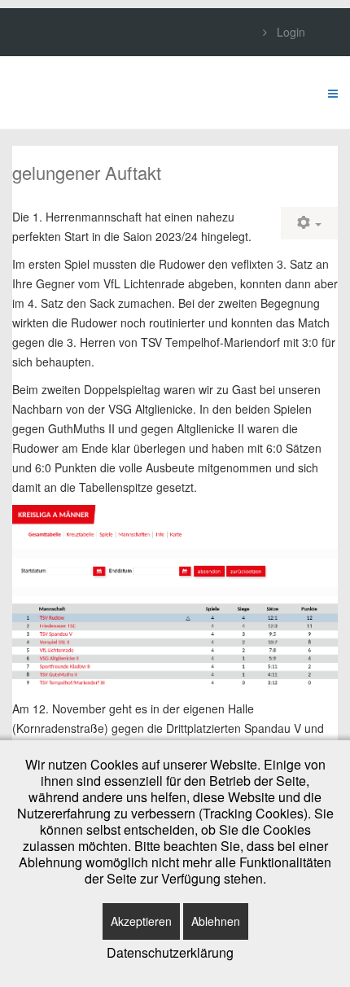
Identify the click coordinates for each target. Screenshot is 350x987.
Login (289, 32)
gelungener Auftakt (86, 172)
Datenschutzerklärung (170, 952)
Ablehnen (215, 921)
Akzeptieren (141, 921)
